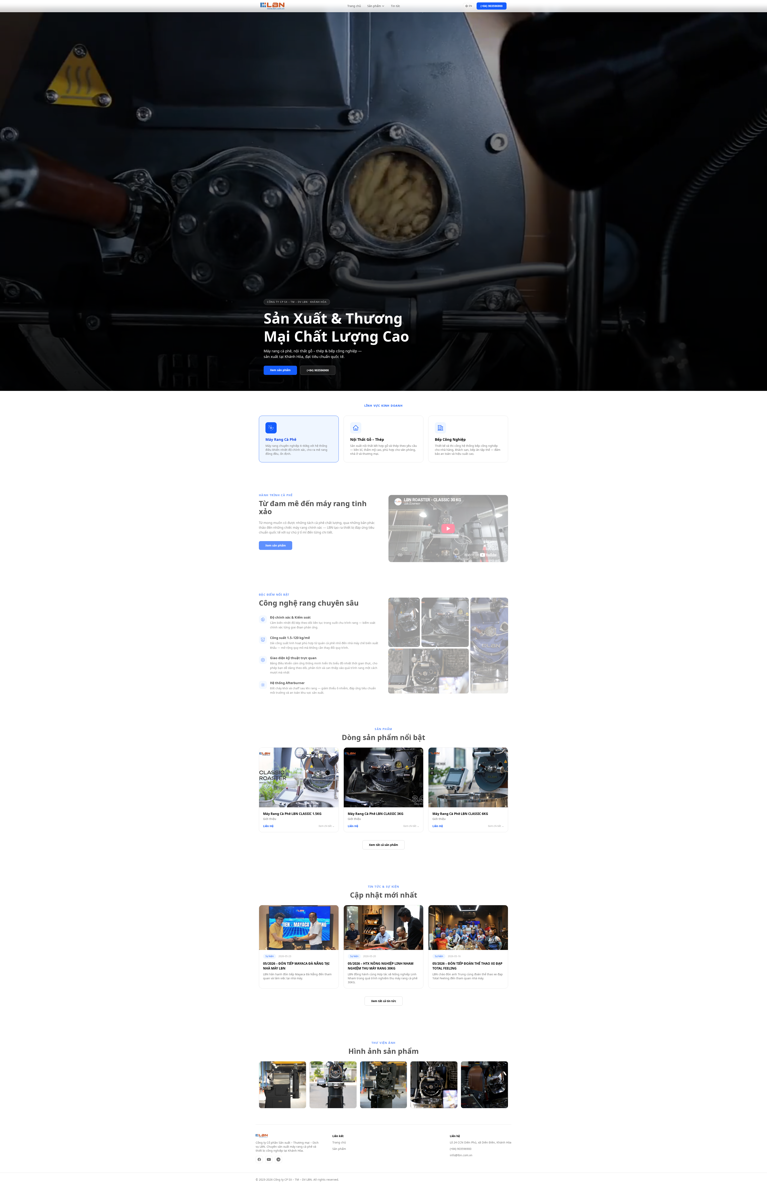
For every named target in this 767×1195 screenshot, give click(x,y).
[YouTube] (268, 1159)
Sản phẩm (374, 6)
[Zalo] (278, 1159)
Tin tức (395, 6)
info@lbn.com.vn (461, 1155)
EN (470, 6)
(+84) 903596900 (460, 1149)
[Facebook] (259, 1159)
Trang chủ (354, 6)
